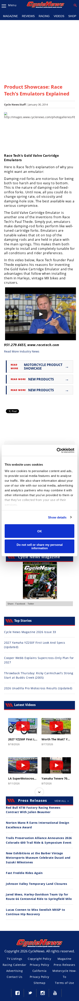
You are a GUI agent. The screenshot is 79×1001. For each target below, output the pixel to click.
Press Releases (64, 965)
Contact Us (14, 977)
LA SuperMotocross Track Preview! (22, 778)
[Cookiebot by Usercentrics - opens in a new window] (56, 450)
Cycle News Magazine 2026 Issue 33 (30, 632)
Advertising (14, 971)
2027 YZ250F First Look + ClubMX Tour (22, 739)
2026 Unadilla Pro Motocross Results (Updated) (38, 688)
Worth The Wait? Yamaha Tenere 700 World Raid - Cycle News (56, 739)
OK (39, 531)
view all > (61, 801)
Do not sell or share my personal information (40, 546)
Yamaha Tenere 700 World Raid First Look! (56, 778)
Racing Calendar (15, 965)
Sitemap (40, 983)
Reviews (28, 16)
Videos (59, 16)
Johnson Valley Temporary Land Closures (36, 884)
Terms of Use (64, 983)
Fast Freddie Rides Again (24, 873)
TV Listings (14, 959)
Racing (44, 16)
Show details (57, 517)
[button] (39, 718)
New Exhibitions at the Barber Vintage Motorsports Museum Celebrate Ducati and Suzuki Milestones (38, 857)
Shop (72, 16)
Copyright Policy (39, 959)
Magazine (10, 16)
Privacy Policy (39, 965)
